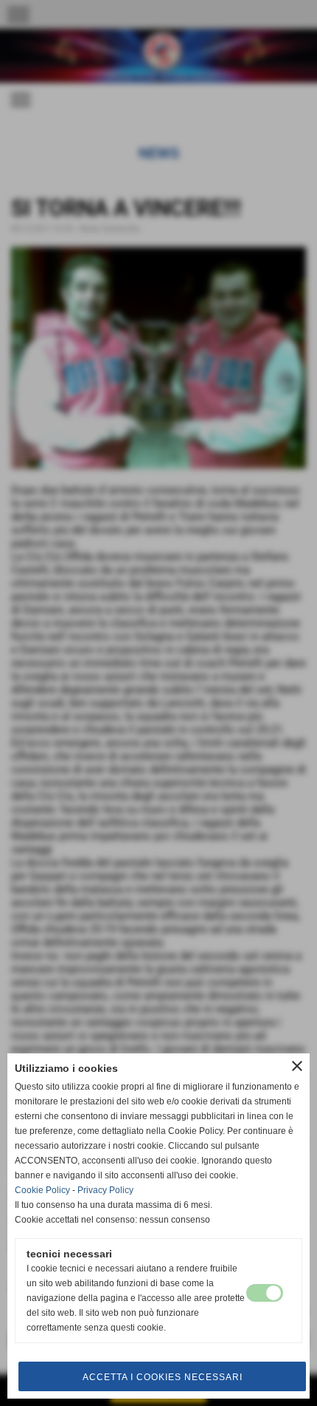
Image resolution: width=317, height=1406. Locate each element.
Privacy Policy (105, 1190)
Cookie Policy (42, 1190)
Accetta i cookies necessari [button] (163, 1377)
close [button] (297, 1066)
